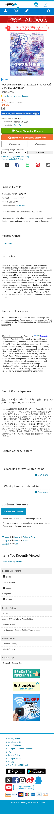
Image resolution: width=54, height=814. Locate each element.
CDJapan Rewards (15, 759)
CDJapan (5, 537)
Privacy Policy (14, 739)
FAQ (9, 752)
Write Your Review (15, 511)
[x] (8, 780)
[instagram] (22, 780)
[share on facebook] (17, 164)
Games (17, 544)
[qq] (38, 780)
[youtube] (8, 787)
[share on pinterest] (38, 164)
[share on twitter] (6, 164)
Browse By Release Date (12, 663)
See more (43, 475)
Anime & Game (29, 537)
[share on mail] (48, 164)
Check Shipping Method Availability (15, 157)
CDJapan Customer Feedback (20, 749)
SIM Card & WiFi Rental (18, 765)
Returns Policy (14, 755)
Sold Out (18, 125)
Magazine (27, 540)
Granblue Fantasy (10, 644)
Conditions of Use (15, 742)
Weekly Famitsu (9, 649)
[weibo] (30, 780)
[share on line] (27, 164)
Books (17, 537)
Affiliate (11, 762)
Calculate (40, 152)
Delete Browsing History (12, 561)
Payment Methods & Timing (12, 159)
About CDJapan (14, 745)
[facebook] (15, 780)
